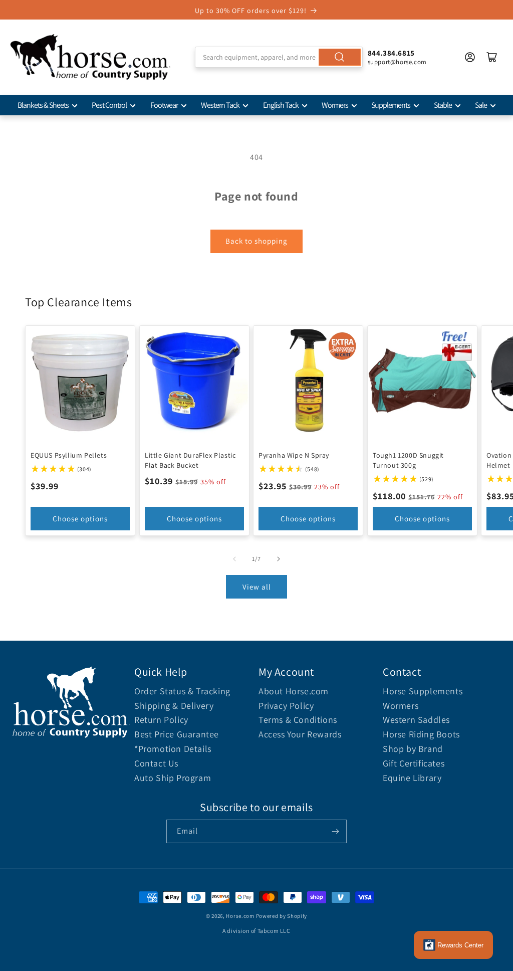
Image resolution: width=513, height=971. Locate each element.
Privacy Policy (286, 705)
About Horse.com (294, 691)
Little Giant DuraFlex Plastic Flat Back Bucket (190, 459)
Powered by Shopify (282, 915)
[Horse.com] (90, 57)
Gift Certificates (413, 763)
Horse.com (240, 915)
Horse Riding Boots (421, 734)
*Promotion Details (172, 748)
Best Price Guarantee (176, 734)
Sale (481, 105)
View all (256, 587)
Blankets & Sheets (43, 105)
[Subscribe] (335, 831)
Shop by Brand (413, 748)
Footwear (164, 105)
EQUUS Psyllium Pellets (69, 454)
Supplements (390, 105)
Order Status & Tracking (182, 691)
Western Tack (220, 105)
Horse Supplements (422, 691)
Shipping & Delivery (173, 705)
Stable (443, 105)
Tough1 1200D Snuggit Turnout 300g (408, 459)
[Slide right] (279, 559)
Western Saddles (416, 719)
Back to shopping (256, 241)
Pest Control (109, 105)
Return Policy (161, 719)
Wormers (335, 105)
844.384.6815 (391, 53)
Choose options (80, 518)
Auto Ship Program (172, 778)
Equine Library (412, 778)
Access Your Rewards (300, 734)
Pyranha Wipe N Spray (294, 454)
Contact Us (156, 763)
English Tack (281, 105)
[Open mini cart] (492, 57)
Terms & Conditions (298, 719)
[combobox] (278, 57)
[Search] (340, 57)
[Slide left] (234, 559)
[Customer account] (470, 57)
